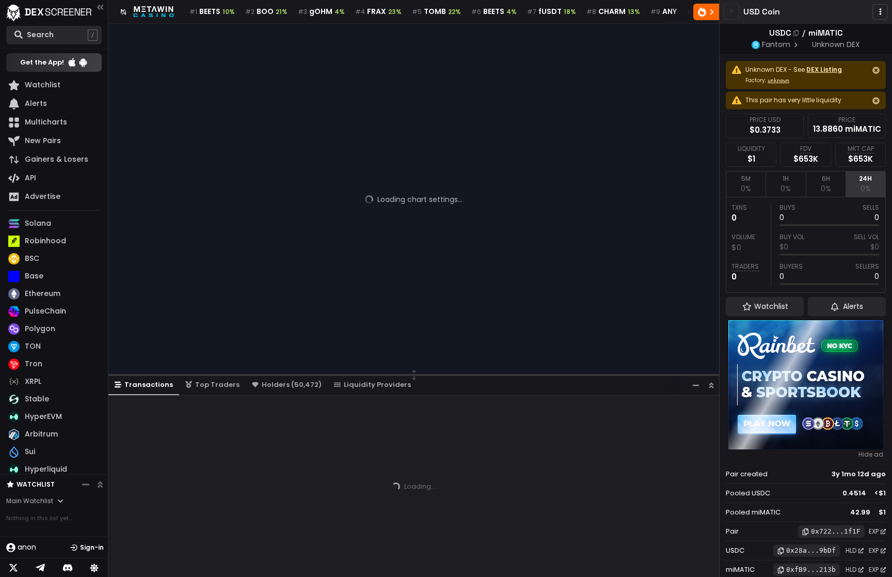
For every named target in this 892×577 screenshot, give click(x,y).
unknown (778, 80)
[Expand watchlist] (100, 484)
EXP (874, 531)
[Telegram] (40, 567)
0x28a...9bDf (811, 550)
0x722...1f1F (836, 531)
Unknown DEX (836, 44)
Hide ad (870, 454)
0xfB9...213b (811, 569)
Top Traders (217, 384)
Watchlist (36, 484)
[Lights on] (94, 567)
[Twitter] (13, 567)
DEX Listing (824, 69)
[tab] (746, 184)
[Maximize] (711, 385)
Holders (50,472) (292, 384)
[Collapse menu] (100, 7)
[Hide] (876, 70)
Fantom (776, 44)
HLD (851, 550)
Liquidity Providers (377, 384)
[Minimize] (696, 385)
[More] (880, 12)
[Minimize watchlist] (85, 484)
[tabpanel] (806, 245)
